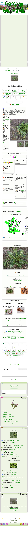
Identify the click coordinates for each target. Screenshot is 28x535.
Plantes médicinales (11, 99)
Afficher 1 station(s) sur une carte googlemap (17, 237)
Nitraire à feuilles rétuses (16, 484)
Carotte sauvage (14, 508)
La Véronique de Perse (10, 324)
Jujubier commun (14, 472)
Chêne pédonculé (14, 470)
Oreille (11, 487)
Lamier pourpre (13, 454)
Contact (13, 518)
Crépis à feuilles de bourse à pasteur (13, 478)
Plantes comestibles (14, 91)
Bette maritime (14, 73)
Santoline (5, 412)
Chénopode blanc (14, 485)
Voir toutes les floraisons (14, 423)
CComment (17, 379)
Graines (13, 97)
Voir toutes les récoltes (14, 489)
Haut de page (14, 364)
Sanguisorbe (6, 451)
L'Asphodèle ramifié (10, 325)
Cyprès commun (14, 449)
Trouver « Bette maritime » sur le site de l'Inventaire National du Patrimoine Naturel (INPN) (15, 336)
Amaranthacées (6, 119)
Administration (23, 518)
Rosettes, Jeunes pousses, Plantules (20, 94)
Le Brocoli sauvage (11, 320)
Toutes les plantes (7, 91)
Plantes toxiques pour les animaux (15, 102)
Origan (11, 476)
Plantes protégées (15, 104)
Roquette (12, 442)
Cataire (5, 410)
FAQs (18, 518)
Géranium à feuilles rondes (16, 445)
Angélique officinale (14, 440)
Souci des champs (14, 444)
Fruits (8, 97)
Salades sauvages (23, 91)
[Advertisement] (7, 38)
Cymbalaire (6, 417)
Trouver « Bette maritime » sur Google (15, 331)
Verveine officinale (14, 456)
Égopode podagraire (15, 480)
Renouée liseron (7, 414)
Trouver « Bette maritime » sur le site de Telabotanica (15, 333)
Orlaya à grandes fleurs (8, 416)
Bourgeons (23, 97)
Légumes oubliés (22, 318)
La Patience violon (11, 322)
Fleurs (4, 97)
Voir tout (15, 510)
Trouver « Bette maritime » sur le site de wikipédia (15, 332)
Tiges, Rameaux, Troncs (8, 94)
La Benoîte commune (10, 321)
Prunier (11, 452)
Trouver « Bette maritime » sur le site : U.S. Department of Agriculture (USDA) (15, 338)
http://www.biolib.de (18, 280)
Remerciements (6, 518)
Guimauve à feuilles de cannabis (10, 421)
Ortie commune (17, 447)
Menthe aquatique (7, 419)
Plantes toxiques (20, 99)
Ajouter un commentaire (22, 369)
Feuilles (18, 97)
